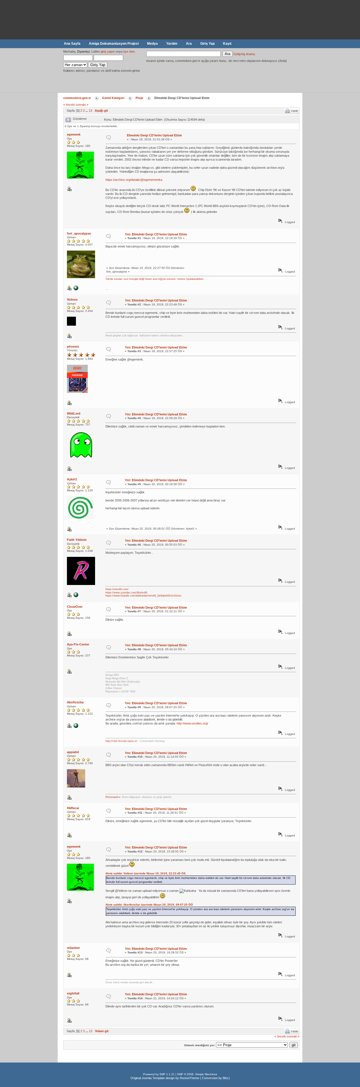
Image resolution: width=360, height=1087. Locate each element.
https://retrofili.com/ (117, 589)
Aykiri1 (72, 479)
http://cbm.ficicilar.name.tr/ (121, 741)
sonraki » (82, 104)
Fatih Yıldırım (77, 539)
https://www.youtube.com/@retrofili (126, 592)
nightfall (73, 993)
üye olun (129, 51)
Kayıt (227, 44)
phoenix (73, 346)
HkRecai (73, 808)
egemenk (73, 134)
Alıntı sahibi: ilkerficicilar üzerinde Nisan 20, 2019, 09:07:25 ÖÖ (149, 904)
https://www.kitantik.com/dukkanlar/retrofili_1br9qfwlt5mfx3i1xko (143, 595)
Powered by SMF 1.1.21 (159, 1074)
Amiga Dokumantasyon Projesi (114, 44)
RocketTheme (189, 1078)
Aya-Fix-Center (78, 644)
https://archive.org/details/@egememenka (133, 179)
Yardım (171, 44)
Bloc (226, 1078)
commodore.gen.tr (77, 98)
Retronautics (112, 797)
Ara (189, 44)
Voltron (72, 299)
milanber (73, 947)
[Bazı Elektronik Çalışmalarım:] (77, 289)
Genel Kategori (113, 98)
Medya (152, 44)
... (106, 288)
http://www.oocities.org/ (192, 723)
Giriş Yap (207, 44)
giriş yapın (108, 51)
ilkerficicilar (75, 702)
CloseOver (74, 606)
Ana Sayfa (72, 44)
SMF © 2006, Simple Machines (197, 1074)
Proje (139, 98)
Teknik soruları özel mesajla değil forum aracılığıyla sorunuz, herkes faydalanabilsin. (154, 279)
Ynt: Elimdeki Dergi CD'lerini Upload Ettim (156, 234)
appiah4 (73, 752)
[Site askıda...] (77, 596)
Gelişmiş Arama (244, 54)
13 (90, 110)
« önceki (69, 104)
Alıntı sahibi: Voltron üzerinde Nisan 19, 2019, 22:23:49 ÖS (145, 873)
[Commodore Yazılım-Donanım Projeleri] (77, 726)
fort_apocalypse (79, 233)
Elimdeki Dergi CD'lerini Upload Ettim (154, 135)
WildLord (73, 413)
